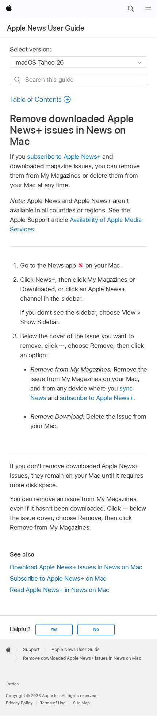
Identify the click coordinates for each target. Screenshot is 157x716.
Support (31, 649)
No (96, 629)
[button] (130, 9)
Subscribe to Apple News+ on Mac (58, 578)
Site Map (81, 702)
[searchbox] (78, 79)
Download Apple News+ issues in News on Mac (76, 567)
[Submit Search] (18, 80)
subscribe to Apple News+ (63, 156)
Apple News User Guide (45, 28)
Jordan (12, 683)
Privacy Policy (19, 702)
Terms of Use (52, 702)
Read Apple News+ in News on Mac (60, 589)
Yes (54, 629)
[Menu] (148, 9)
